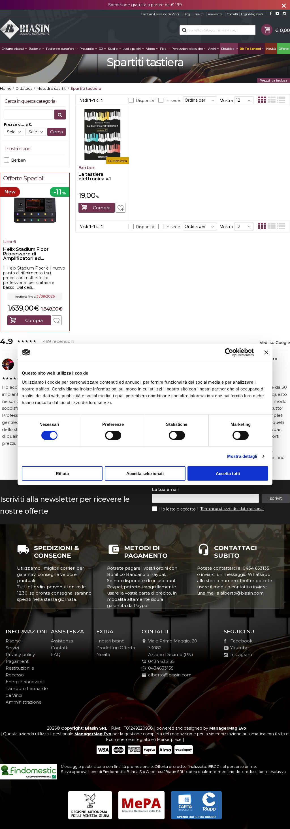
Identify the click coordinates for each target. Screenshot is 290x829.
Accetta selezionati (145, 473)
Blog (187, 14)
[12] (243, 100)
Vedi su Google (275, 342)
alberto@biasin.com (169, 675)
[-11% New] (34, 234)
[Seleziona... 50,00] (35, 132)
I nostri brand (110, 641)
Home (6, 88)
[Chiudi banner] (266, 352)
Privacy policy (20, 654)
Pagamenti (17, 661)
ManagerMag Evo (227, 728)
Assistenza (215, 14)
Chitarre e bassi (12, 49)
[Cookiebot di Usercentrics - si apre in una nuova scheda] (229, 352)
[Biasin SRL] (25, 29)
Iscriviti (275, 498)
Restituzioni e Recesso (20, 671)
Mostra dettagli (242, 456)
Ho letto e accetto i (179, 509)
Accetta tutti (228, 473)
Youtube (239, 647)
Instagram (241, 654)
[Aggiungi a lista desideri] (120, 208)
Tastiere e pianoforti (60, 49)
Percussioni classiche (188, 49)
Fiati (163, 49)
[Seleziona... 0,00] (14, 132)
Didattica (228, 49)
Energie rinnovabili (25, 681)
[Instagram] (284, 13)
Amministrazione (24, 702)
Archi (212, 49)
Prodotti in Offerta (115, 647)
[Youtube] (277, 13)
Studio (113, 49)
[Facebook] (271, 13)
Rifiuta (62, 473)
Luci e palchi (132, 49)
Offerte (283, 49)
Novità (271, 49)
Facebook (241, 641)
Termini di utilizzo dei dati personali (232, 508)
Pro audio (87, 49)
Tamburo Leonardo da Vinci (160, 14)
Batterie (35, 49)
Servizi (199, 14)
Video (150, 49)
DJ (101, 49)
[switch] (113, 435)
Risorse (13, 641)
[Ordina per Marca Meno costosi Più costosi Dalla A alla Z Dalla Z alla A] (200, 100)
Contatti (232, 14)
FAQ (56, 654)
